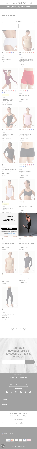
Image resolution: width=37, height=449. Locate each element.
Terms (14, 233)
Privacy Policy (10, 233)
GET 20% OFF (9, 228)
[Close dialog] (36, 213)
